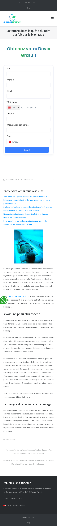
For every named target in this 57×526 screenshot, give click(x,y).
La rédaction (28, 179)
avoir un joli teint (18, 296)
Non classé (10, 439)
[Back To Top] (50, 519)
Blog (28, 8)
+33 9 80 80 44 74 (28, 3)
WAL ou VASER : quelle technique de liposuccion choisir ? (26, 196)
